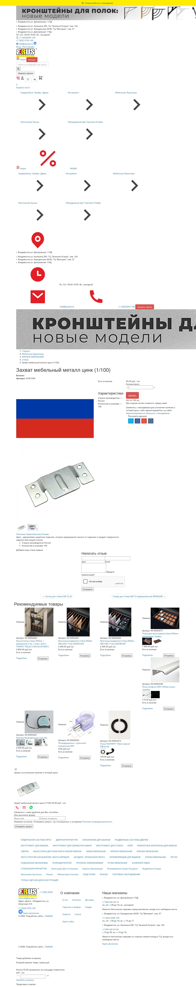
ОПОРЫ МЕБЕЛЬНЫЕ (155, 857)
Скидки (88, 907)
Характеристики (33, 534)
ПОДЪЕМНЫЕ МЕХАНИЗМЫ (34, 862)
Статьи (78, 914)
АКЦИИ (73, 168)
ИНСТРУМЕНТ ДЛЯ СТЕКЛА (109, 845)
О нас (65, 899)
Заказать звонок (25, 73)
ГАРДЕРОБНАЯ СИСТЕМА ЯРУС (36, 839)
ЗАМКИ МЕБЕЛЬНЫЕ (96, 851)
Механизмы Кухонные (31, 874)
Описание (21, 534)
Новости (66, 914)
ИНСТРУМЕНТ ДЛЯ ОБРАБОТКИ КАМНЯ (72, 845)
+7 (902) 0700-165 (24, 40)
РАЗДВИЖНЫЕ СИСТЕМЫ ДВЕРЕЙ (131, 839)
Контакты (76, 899)
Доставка (89, 899)
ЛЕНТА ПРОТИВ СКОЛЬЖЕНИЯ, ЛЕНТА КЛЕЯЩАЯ (45, 857)
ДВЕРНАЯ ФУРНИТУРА (67, 839)
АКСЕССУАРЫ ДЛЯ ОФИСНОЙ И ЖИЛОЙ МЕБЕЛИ (57, 851)
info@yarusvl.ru (29, 898)
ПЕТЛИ (173, 857)
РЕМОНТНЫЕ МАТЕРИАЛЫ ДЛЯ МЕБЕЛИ (157, 845)
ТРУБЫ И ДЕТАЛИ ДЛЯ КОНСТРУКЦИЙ (39, 880)
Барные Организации (93, 868)
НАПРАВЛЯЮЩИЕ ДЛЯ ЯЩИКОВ (124, 857)
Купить (132, 395)
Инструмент (73, 92)
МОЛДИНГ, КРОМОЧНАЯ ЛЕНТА (89, 857)
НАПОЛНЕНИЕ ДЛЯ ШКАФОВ (96, 839)
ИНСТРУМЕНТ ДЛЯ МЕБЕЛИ (34, 845)
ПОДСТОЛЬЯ (89, 874)
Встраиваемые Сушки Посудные (122, 868)
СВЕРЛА (25, 851)
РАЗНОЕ (104, 874)
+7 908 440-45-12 (110, 901)
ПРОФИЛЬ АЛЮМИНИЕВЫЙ (89, 862)
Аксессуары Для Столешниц (64, 868)
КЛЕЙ (130, 845)
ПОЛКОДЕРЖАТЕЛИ (62, 862)
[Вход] (23, 79)
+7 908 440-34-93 (110, 929)
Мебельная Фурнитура (126, 92)
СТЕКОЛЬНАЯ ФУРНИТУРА (34, 868)
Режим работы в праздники (99, 2)
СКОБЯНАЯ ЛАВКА (141, 862)
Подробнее (21, 658)
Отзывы (45, 534)
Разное (49, 874)
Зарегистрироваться (135, 413)
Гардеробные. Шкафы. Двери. (35, 92)
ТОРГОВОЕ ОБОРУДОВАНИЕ (126, 874)
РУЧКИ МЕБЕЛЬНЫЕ (117, 862)
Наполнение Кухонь (30, 121)
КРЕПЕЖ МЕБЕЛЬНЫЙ (121, 851)
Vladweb (49, 915)
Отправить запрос (23, 826)
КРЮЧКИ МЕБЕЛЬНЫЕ (147, 851)
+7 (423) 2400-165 (110, 917)
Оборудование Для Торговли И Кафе (85, 121)
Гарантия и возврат (72, 907)
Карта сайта (68, 921)
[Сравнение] (35, 79)
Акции (23, 59)
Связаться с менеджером (158, 413)
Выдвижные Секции (151, 868)
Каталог (32, 59)
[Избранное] (28, 79)
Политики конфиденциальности (97, 821)
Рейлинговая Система (68, 874)
